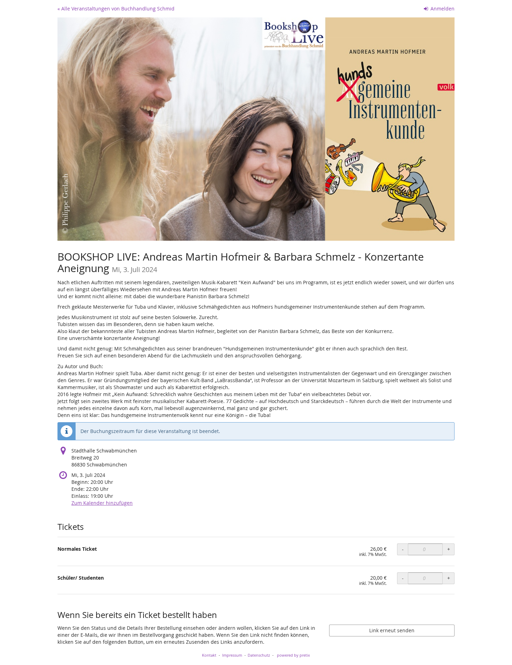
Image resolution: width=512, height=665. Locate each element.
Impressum (232, 655)
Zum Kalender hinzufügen (102, 503)
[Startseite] (256, 129)
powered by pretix (293, 655)
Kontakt (209, 655)
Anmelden (442, 8)
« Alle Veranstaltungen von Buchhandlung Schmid (115, 8)
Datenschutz (259, 655)
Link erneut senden (391, 630)
